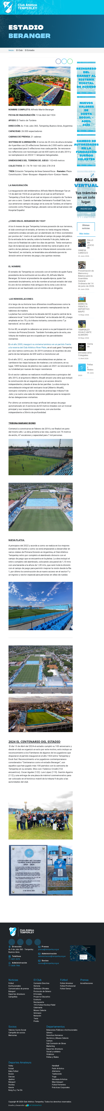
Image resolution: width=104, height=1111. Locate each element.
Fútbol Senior (65, 989)
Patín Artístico (58, 1068)
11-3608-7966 (14, 966)
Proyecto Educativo (42, 997)
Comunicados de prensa (18, 989)
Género (49, 1033)
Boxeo (11, 1074)
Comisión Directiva (41, 983)
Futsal (11, 1068)
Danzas (11, 1077)
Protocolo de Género (42, 991)
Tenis (36, 1018)
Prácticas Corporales (61, 1087)
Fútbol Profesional (67, 986)
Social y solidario (53, 1052)
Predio (36, 1021)
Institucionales (14, 986)
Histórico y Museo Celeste (57, 1038)
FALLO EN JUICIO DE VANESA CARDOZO (86, 246)
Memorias (12, 1035)
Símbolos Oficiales (41, 989)
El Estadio (38, 994)
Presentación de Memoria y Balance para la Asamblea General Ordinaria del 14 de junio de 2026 (86, 278)
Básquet (11, 991)
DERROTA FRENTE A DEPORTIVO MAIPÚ (84, 308)
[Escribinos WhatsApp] (99, 1099)
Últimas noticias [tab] (86, 227)
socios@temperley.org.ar (48, 963)
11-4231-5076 (14, 959)
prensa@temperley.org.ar (48, 949)
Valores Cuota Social (17, 1030)
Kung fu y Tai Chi (15, 1090)
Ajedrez (11, 1079)
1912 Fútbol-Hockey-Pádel (44, 1005)
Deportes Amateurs (16, 994)
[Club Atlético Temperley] (20, 7)
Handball (55, 1066)
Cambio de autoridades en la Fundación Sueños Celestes (86, 150)
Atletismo (56, 1071)
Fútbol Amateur (66, 983)
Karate (11, 1087)
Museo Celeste (40, 1010)
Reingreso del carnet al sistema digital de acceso (86, 78)
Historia (37, 986)
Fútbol (11, 983)
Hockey (11, 1085)
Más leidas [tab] (84, 233)
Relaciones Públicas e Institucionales (61, 1030)
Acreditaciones (86, 983)
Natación (37, 1016)
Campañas (12, 997)
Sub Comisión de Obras (56, 1043)
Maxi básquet (57, 1082)
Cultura (49, 1041)
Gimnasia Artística (59, 1079)
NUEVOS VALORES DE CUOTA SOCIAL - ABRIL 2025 (86, 114)
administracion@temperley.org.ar (52, 956)
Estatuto (37, 1000)
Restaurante (39, 1002)
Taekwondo (57, 1074)
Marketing (50, 1046)
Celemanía (38, 1008)
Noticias (13, 979)
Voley (10, 1066)
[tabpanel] (86, 309)
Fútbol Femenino (59, 1085)
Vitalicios (50, 1054)
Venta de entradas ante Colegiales (85, 349)
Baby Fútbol (13, 1071)
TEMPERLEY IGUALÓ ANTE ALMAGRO (84, 332)
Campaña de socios (16, 1033)
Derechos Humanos (54, 1035)
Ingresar (86, 209)
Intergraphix (35, 1105)
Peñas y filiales (90, 367)
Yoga (54, 1077)
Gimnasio (37, 1013)
